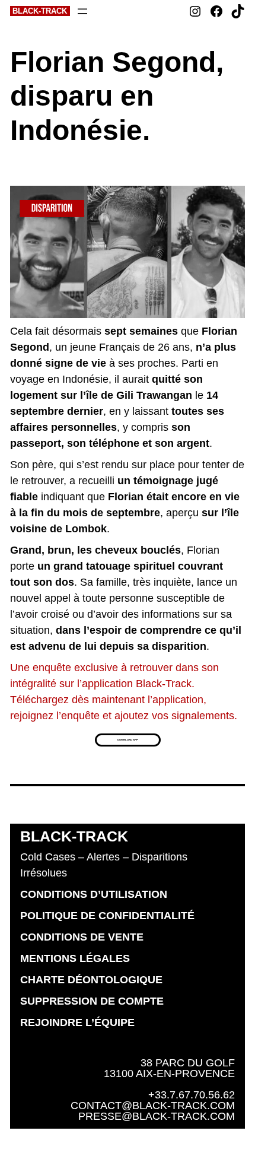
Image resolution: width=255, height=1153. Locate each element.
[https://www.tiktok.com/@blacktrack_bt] (238, 11)
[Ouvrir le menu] (82, 11)
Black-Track (39, 11)
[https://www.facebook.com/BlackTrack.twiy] (216, 11)
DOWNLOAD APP (127, 739)
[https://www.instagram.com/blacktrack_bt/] (195, 11)
